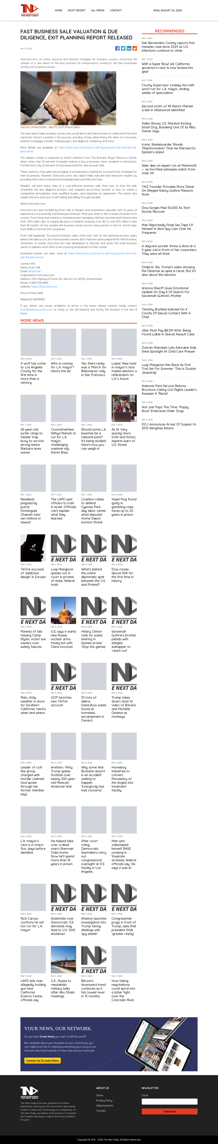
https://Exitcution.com (44, 286)
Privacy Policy (104, 1100)
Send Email (34, 271)
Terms (99, 1095)
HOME (58, 10)
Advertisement (104, 1105)
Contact (101, 1110)
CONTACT (116, 10)
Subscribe (170, 1111)
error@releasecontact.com (36, 309)
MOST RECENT (77, 10)
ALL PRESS (97, 10)
